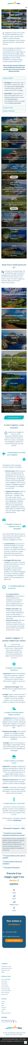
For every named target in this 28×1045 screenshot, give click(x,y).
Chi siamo (3, 1007)
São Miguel (6, 57)
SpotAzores (17, 820)
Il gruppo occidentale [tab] (9, 111)
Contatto (3, 1009)
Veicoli (2, 1003)
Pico (22, 54)
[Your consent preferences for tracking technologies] (25, 1042)
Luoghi (3, 1001)
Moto (2, 1005)
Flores (20, 59)
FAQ (2, 1011)
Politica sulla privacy (6, 1013)
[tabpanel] (14, 93)
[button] (26, 7)
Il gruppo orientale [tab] (8, 78)
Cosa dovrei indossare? (12, 867)
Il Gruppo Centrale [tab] (8, 107)
